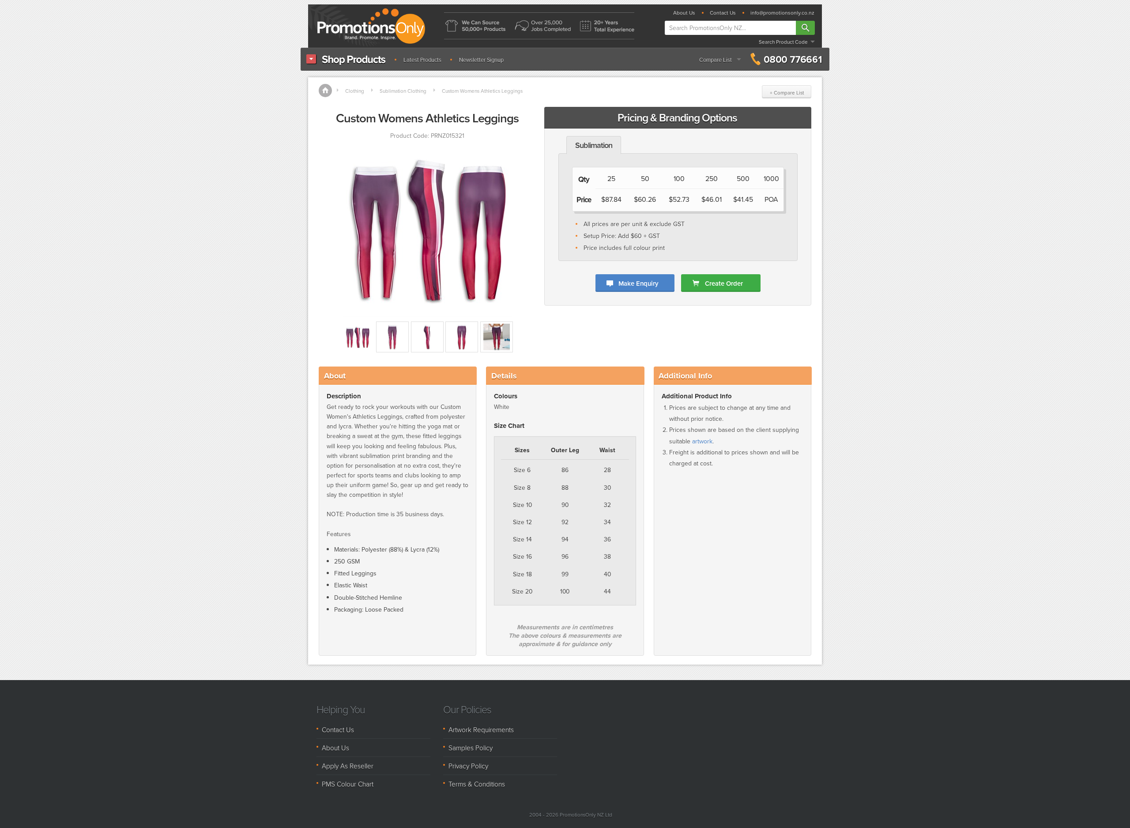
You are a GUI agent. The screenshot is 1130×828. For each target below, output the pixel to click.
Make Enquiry (638, 283)
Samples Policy (470, 747)
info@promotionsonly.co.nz (782, 12)
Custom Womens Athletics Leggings (482, 91)
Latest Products (422, 60)
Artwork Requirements (481, 729)
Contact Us (723, 12)
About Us (684, 12)
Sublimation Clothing (403, 91)
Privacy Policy (468, 766)
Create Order (724, 283)
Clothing (354, 91)
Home (325, 90)
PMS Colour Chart (347, 784)
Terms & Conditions (476, 784)
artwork (702, 441)
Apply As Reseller (347, 766)
